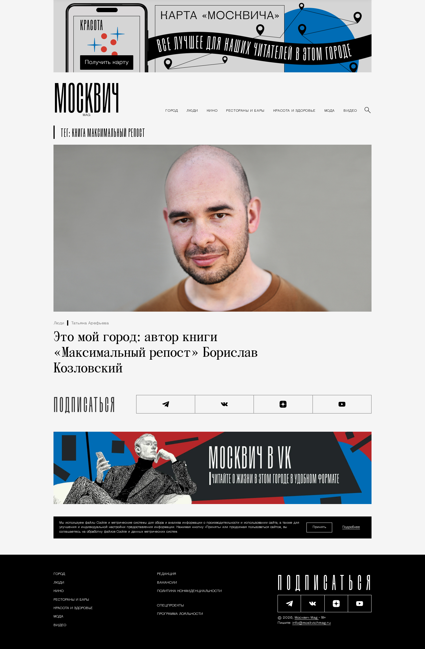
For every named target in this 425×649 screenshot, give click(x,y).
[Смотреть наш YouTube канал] (342, 404)
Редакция (166, 574)
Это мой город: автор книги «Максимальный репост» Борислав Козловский (155, 353)
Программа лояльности (180, 614)
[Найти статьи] (368, 110)
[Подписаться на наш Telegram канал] (165, 404)
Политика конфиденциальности (189, 591)
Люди (58, 323)
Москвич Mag (307, 617)
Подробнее (351, 527)
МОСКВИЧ (86, 97)
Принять (319, 527)
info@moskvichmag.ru (311, 623)
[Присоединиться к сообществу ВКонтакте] (224, 404)
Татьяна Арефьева (90, 323)
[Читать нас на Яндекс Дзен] (283, 404)
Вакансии (167, 582)
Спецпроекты (170, 605)
